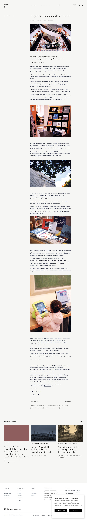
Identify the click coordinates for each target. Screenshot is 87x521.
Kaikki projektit (7, 498)
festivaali (45, 455)
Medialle (33, 495)
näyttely (39, 455)
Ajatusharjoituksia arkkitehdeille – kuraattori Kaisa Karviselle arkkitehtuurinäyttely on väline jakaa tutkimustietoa (16, 438)
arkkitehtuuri (69, 455)
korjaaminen (61, 455)
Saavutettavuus (36, 515)
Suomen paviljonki (34, 407)
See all (81, 421)
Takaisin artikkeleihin (9, 16)
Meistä (58, 4)
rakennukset (61, 457)
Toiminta (32, 4)
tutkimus (56, 407)
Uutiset (48, 443)
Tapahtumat (20, 498)
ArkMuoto (47, 493)
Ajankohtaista (45, 4)
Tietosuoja (43, 515)
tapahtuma (33, 405)
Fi (73, 4)
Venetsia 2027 (12, 449)
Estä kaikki (75, 510)
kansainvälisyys (40, 405)
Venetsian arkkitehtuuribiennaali (53, 405)
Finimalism (47, 499)
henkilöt (22, 447)
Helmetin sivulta (47, 385)
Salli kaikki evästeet (60, 510)
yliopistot (50, 407)
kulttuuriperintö (77, 455)
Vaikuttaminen (7, 495)
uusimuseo (47, 495)
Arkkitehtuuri (67, 443)
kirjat (45, 407)
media (61, 407)
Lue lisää (56, 507)
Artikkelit (50, 20)
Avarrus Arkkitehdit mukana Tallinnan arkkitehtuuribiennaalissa (42, 449)
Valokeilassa (53, 491)
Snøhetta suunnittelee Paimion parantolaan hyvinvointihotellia (68, 449)
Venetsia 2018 (64, 405)
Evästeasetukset (68, 514)
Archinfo (33, 491)
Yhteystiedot (33, 493)
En (75, 4)
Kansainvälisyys (41, 20)
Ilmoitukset (20, 495)
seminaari (34, 455)
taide (41, 407)
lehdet (6, 449)
